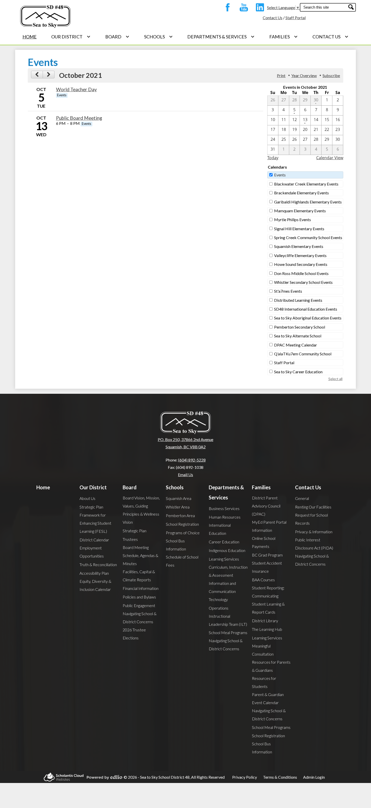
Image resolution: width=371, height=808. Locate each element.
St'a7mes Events (288, 291)
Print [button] (281, 75)
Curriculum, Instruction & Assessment (228, 571)
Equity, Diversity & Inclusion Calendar (95, 585)
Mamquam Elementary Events (300, 210)
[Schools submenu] (158, 37)
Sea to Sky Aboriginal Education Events (307, 317)
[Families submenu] (283, 37)
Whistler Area (178, 506)
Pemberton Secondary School (299, 327)
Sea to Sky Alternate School (297, 335)
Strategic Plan (91, 506)
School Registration (182, 524)
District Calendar (94, 539)
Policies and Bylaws (139, 596)
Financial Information (140, 588)
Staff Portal (295, 17)
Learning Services (224, 559)
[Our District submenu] (71, 37)
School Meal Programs (228, 632)
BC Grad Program (267, 554)
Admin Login (314, 777)
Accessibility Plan (94, 573)
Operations (218, 608)
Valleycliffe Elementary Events (300, 255)
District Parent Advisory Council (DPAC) (266, 505)
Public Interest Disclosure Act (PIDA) (314, 543)
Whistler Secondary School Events (303, 282)
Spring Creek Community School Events (308, 237)
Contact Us (272, 17)
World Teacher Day (76, 89)
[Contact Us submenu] (330, 37)
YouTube (242, 7)
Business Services (224, 508)
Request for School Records (311, 519)
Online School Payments (263, 542)
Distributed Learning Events (298, 300)
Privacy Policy (244, 777)
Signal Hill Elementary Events (299, 228)
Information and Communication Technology (222, 591)
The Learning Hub (267, 629)
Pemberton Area (180, 515)
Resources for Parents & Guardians (271, 666)
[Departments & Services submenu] (221, 37)
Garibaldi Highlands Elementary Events (308, 201)
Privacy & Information (313, 531)
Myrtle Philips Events (292, 219)
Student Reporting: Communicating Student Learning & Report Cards (268, 599)
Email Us (185, 474)
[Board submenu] (117, 37)
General (302, 498)
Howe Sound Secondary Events (300, 264)
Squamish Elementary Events (298, 246)
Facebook (226, 7)
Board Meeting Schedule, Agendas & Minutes (140, 555)
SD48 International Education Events (305, 309)
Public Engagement (139, 605)
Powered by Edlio (103, 777)
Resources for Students (264, 682)
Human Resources (225, 517)
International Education (220, 529)
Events (280, 174)
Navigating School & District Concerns (139, 617)
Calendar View (329, 157)
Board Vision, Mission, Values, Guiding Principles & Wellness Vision (141, 509)
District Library (265, 620)
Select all (335, 379)
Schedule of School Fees (182, 561)
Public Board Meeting (79, 118)
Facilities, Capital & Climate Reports (139, 575)
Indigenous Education (227, 550)
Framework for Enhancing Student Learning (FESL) (95, 523)
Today (272, 157)
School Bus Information (176, 544)
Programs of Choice (183, 532)
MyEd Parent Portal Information (269, 526)
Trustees (130, 539)
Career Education (224, 541)
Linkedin (259, 7)
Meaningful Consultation (263, 649)
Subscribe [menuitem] (331, 75)
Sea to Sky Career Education (298, 371)
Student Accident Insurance (267, 567)
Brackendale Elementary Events (301, 192)
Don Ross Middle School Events (301, 273)
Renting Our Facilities (313, 506)
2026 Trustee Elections (134, 633)
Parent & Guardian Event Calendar (268, 698)
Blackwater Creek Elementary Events (306, 183)
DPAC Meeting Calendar (295, 344)
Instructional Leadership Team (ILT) (228, 620)
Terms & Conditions (280, 777)
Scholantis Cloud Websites (62, 777)
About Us (87, 498)
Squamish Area (178, 498)
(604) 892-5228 (192, 459)
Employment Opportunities (92, 551)
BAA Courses (263, 579)
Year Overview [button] (304, 75)
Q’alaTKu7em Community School (302, 353)
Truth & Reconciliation (98, 564)
